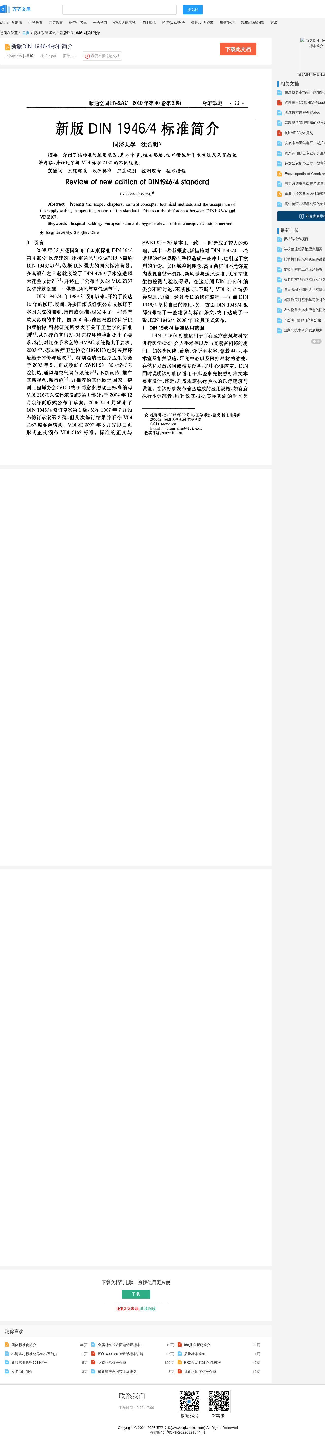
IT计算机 (149, 23)
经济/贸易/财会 (173, 23)
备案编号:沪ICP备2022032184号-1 (177, 1432)
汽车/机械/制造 (252, 23)
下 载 (136, 1294)
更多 (274, 23)
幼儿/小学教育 (11, 23)
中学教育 (35, 23)
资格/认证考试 (124, 23)
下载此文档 (238, 49)
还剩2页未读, (136, 1308)
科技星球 (26, 56)
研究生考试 (78, 23)
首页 (25, 32)
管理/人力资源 (202, 23)
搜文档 (192, 10)
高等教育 (56, 23)
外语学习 (100, 23)
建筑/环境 (227, 23)
